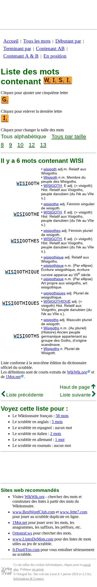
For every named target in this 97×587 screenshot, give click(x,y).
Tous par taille (68, 136)
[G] (5, 102)
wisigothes (52, 230)
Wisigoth (50, 177)
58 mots (62, 416)
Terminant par (17, 48)
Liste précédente (24, 395)
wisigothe (51, 204)
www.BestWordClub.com (33, 512)
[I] (5, 121)
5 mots (57, 422)
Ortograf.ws (22, 533)
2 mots (55, 433)
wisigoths (50, 320)
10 (20, 145)
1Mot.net (13, 377)
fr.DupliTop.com (26, 549)
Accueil (10, 41)
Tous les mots (36, 41)
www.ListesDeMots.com (32, 539)
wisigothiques (54, 293)
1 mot (59, 439)
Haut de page (75, 387)
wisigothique (53, 257)
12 (32, 145)
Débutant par (68, 41)
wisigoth (50, 169)
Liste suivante (76, 395)
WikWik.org (77, 372)
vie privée (38, 569)
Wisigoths (51, 328)
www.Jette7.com (73, 512)
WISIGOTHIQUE (57, 301)
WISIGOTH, (53, 186)
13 (43, 145)
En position (54, 56)
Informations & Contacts (28, 579)
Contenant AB (50, 48)
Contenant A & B (21, 56)
